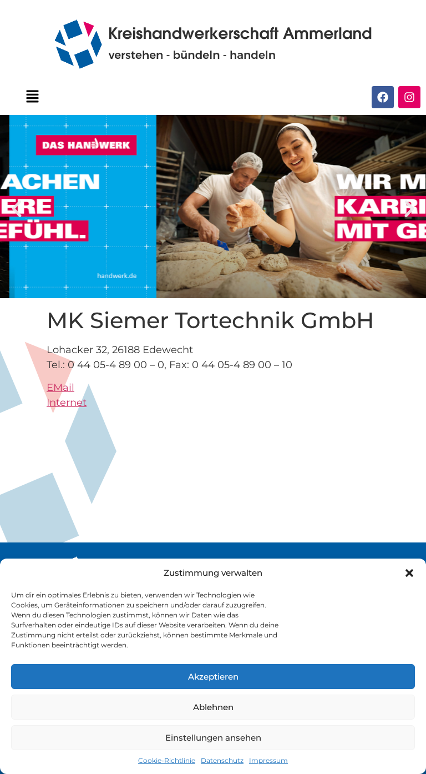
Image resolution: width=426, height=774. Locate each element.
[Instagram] (409, 97)
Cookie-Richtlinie (166, 760)
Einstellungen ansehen (213, 737)
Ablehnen (213, 707)
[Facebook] (383, 97)
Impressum (268, 760)
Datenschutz (222, 760)
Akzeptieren (213, 676)
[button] (409, 573)
